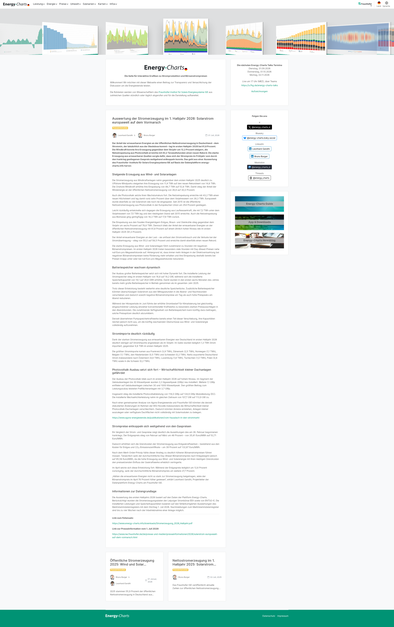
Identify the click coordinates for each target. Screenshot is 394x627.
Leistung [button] (38, 3)
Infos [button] (112, 3)
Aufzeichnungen (259, 91)
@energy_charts (261, 178)
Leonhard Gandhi (261, 148)
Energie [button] (51, 3)
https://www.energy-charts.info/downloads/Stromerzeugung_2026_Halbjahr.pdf (152, 523)
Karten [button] (102, 3)
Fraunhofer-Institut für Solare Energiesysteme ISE (183, 92)
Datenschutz (268, 616)
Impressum (282, 616)
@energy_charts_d (261, 127)
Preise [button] (62, 3)
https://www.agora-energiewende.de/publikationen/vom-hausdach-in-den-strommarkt (155, 417)
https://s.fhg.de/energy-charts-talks (259, 85)
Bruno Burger (261, 156)
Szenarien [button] (88, 3)
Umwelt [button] (74, 3)
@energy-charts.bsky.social (261, 138)
